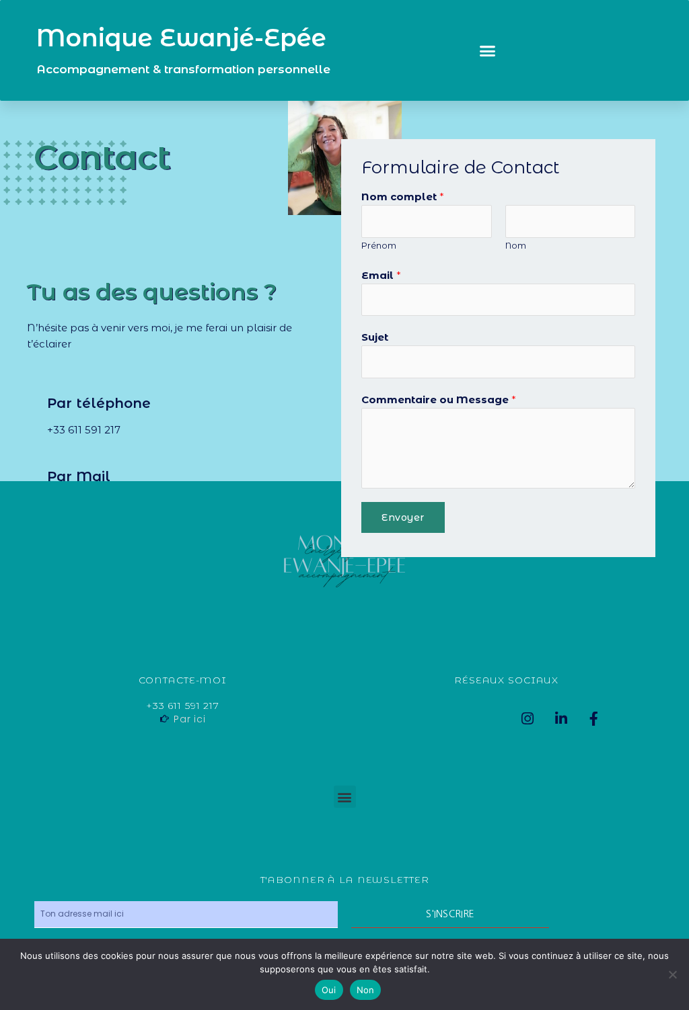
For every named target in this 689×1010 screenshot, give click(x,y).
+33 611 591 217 (83, 429)
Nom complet (402, 196)
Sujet (374, 337)
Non (366, 989)
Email (381, 275)
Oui (329, 989)
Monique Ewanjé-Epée (181, 37)
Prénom (378, 246)
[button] (488, 50)
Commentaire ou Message (438, 399)
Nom (515, 246)
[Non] (672, 974)
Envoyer (403, 517)
